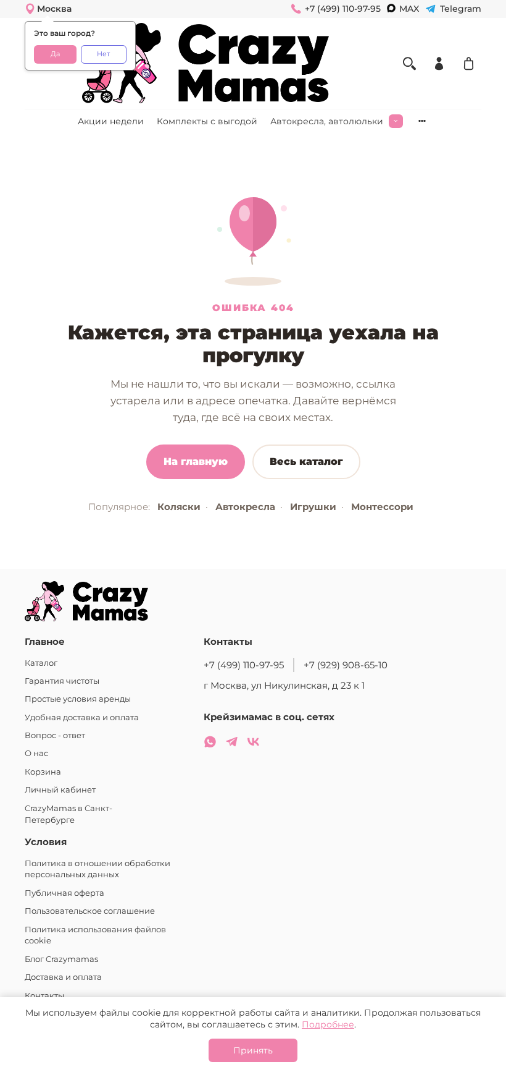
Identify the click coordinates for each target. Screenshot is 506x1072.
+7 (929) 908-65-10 (346, 665)
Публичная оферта (64, 893)
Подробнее (328, 1024)
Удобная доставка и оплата (82, 717)
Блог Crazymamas (61, 959)
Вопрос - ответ (55, 735)
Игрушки (313, 507)
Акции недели (111, 121)
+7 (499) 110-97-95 (244, 665)
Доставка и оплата (63, 977)
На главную (196, 461)
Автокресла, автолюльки (326, 121)
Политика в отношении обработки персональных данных (97, 869)
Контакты (44, 995)
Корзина (43, 771)
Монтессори (382, 507)
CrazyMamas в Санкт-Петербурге (68, 814)
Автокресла (245, 507)
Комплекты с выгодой (207, 121)
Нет (103, 54)
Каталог (41, 663)
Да (55, 54)
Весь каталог (306, 461)
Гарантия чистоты (62, 681)
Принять (253, 1050)
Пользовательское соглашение (90, 911)
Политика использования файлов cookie (95, 935)
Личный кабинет (60, 789)
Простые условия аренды (78, 699)
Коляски (179, 507)
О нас (36, 753)
